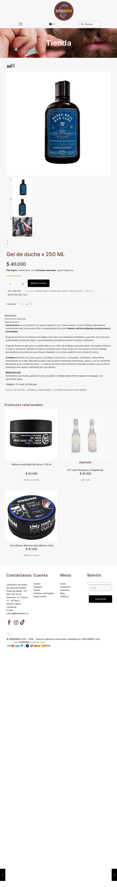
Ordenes (37, 587)
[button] (58, 240)
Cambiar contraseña (43, 593)
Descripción (10, 315)
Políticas (64, 596)
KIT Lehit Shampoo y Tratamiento (85, 470)
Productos (65, 587)
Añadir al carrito (38, 283)
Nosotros (64, 590)
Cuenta (37, 583)
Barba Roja (42, 291)
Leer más (85, 479)
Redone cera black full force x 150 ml (31, 464)
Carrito (36, 590)
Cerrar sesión (39, 596)
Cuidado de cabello (58, 291)
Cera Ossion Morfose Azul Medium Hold (31, 545)
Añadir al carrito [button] (31, 479)
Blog (62, 593)
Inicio (63, 583)
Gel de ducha (75, 291)
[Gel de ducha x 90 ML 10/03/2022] (2, 875)
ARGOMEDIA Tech (91, 639)
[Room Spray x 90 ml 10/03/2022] (114, 875)
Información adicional (15, 318)
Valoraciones (12, 322)
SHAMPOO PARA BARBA (39, 390)
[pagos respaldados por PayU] (29, 647)
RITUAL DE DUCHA (15, 390)
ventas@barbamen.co (17, 613)
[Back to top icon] (9, 635)
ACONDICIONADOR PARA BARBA (70, 390)
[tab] (58, 315)
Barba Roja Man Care (17, 295)
